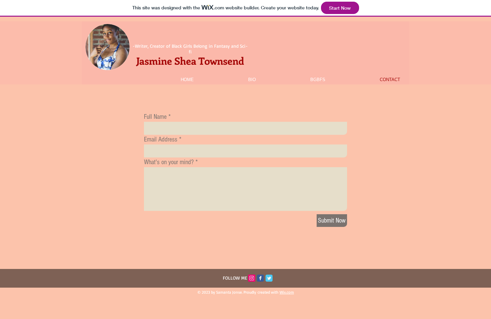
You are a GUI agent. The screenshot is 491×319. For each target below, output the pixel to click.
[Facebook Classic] (260, 278)
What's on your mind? (169, 162)
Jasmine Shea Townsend (190, 60)
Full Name (155, 116)
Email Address (160, 139)
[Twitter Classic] (269, 278)
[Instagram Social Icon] (251, 278)
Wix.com (287, 292)
